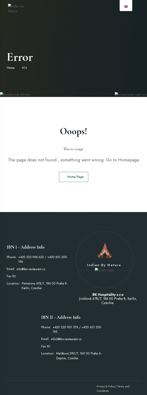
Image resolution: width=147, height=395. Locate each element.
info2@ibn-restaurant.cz (66, 339)
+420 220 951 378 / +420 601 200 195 (77, 329)
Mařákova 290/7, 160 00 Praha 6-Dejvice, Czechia (79, 355)
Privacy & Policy (106, 386)
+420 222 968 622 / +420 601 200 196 (42, 259)
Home (11, 68)
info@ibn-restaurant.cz (31, 269)
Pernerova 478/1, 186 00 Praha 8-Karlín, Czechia (45, 285)
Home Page (75, 177)
